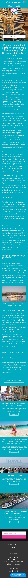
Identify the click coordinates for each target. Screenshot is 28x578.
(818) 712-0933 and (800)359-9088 (15, 561)
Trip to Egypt (14, 36)
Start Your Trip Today (14, 380)
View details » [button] (14, 414)
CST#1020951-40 (14, 553)
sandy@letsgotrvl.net (14, 559)
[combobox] (14, 533)
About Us (14, 547)
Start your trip (14, 536)
